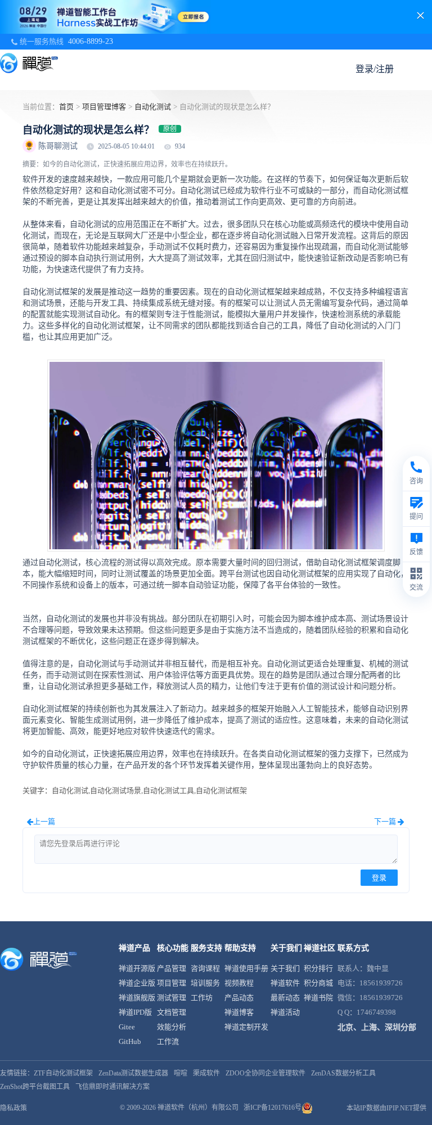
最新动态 (285, 997)
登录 (379, 877)
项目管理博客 (104, 106)
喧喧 (180, 1073)
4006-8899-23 (90, 41)
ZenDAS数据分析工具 (343, 1073)
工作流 (168, 1041)
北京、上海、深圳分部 (377, 1027)
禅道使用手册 (246, 968)
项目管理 (171, 983)
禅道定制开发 (246, 1027)
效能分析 (171, 1027)
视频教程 (239, 983)
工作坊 (202, 997)
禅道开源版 (137, 968)
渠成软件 (206, 1073)
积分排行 (318, 968)
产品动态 (239, 997)
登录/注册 (375, 69)
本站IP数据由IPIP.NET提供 (386, 1108)
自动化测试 (152, 106)
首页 (66, 106)
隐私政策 (13, 1108)
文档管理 (171, 1012)
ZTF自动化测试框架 (63, 1073)
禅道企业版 (137, 983)
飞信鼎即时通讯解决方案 (112, 1087)
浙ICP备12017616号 (273, 1107)
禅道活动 (285, 1012)
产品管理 (171, 968)
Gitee (127, 1027)
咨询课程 (205, 968)
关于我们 (285, 968)
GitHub (130, 1041)
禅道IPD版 (135, 1012)
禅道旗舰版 (137, 997)
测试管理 (171, 997)
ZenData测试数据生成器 (133, 1073)
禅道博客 (239, 1012)
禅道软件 (285, 983)
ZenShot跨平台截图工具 (35, 1087)
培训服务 (205, 983)
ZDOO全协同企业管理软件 (265, 1073)
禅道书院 (318, 997)
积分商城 (318, 983)
